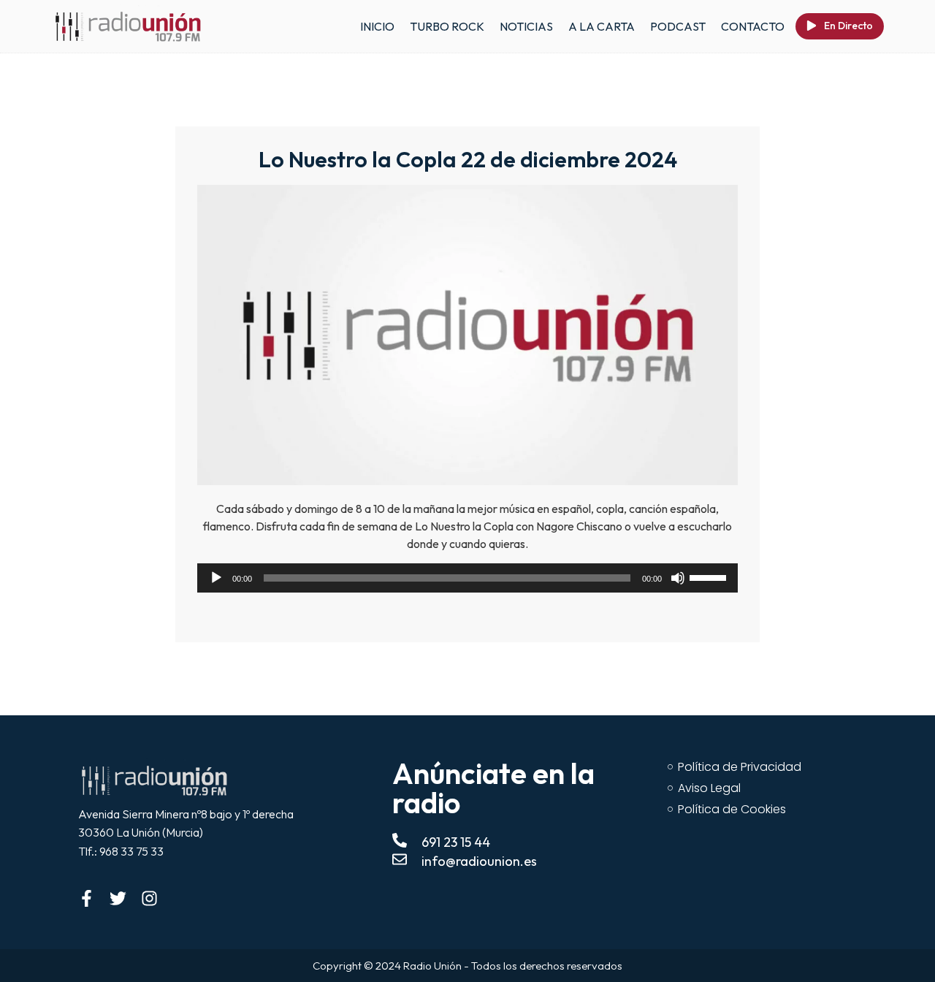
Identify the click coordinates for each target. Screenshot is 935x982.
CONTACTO (753, 26)
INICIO (377, 26)
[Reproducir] (216, 578)
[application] (467, 578)
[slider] (710, 576)
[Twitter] (118, 898)
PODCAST (678, 26)
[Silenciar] (678, 578)
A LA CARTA (601, 26)
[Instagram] (149, 898)
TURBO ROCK (447, 26)
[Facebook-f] (86, 898)
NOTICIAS (526, 26)
